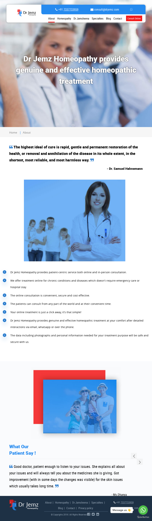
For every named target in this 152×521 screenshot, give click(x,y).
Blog (108, 18)
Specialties (97, 18)
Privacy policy (85, 508)
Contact (70, 508)
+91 (68, 9)
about (27, 132)
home (13, 132)
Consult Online (134, 18)
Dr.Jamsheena (81, 18)
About (51, 18)
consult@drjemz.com (106, 9)
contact (117, 18)
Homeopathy (64, 18)
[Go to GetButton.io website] (143, 517)
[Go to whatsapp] (143, 510)
